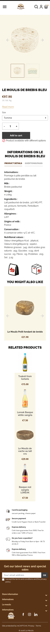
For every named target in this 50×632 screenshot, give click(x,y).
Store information (10, 594)
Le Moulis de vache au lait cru (25, 451)
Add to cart (16, 135)
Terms (38, 626)
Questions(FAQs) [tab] (34, 163)
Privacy (31, 626)
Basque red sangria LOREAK (25, 490)
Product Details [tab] (13, 163)
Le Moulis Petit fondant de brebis (25, 331)
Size (4, 112)
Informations (8, 599)
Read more (8, 106)
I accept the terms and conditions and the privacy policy (26, 580)
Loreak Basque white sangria (25, 413)
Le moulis (6, 604)
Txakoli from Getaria (25, 377)
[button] (36, 7)
